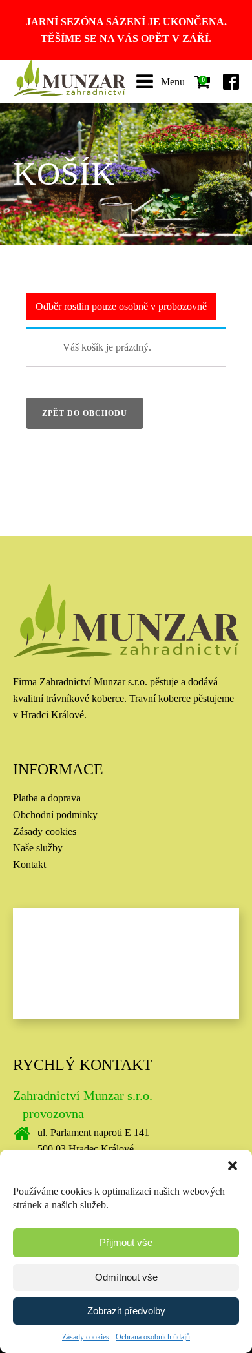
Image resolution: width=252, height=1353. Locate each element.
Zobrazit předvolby (126, 1310)
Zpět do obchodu (84, 413)
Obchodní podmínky (55, 814)
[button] (232, 1165)
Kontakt (29, 864)
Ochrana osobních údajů (153, 1336)
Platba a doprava (47, 797)
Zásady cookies (85, 1336)
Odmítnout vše (126, 1277)
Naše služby (38, 847)
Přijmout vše (126, 1242)
